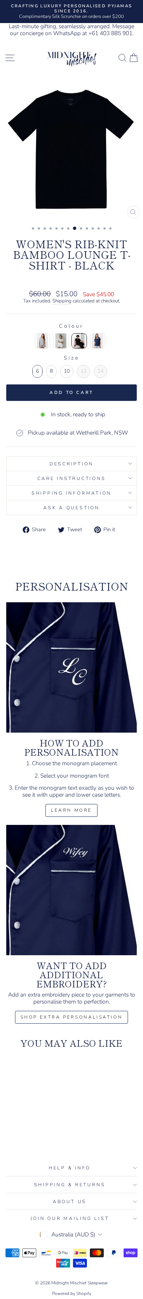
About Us (70, 1201)
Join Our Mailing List (69, 1218)
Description (72, 464)
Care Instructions (71, 478)
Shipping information (71, 493)
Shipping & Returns (70, 1184)
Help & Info (70, 1168)
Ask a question (71, 508)
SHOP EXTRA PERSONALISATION (72, 1017)
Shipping (62, 301)
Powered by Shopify (71, 1293)
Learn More (71, 810)
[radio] (42, 341)
